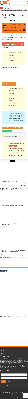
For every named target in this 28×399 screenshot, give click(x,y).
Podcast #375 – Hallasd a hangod (18, 184)
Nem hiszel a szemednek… (15, 58)
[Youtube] (13, 390)
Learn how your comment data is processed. (12, 255)
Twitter (2, 350)
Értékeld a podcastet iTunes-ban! (14, 44)
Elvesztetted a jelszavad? (6, 385)
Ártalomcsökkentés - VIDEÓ (9, 8)
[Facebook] (10, 390)
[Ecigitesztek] (14, 2)
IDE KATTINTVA (13, 146)
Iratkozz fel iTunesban (7, 127)
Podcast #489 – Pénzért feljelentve (11, 242)
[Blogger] (16, 390)
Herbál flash (11, 57)
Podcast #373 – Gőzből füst (10, 181)
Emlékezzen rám (12, 381)
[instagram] (17, 390)
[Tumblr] (14, 390)
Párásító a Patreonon (8, 83)
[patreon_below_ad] (14, 172)
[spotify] (19, 390)
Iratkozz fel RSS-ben (18, 127)
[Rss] (8, 390)
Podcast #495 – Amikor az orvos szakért (12, 205)
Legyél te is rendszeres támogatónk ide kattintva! (17, 10)
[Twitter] (11, 390)
